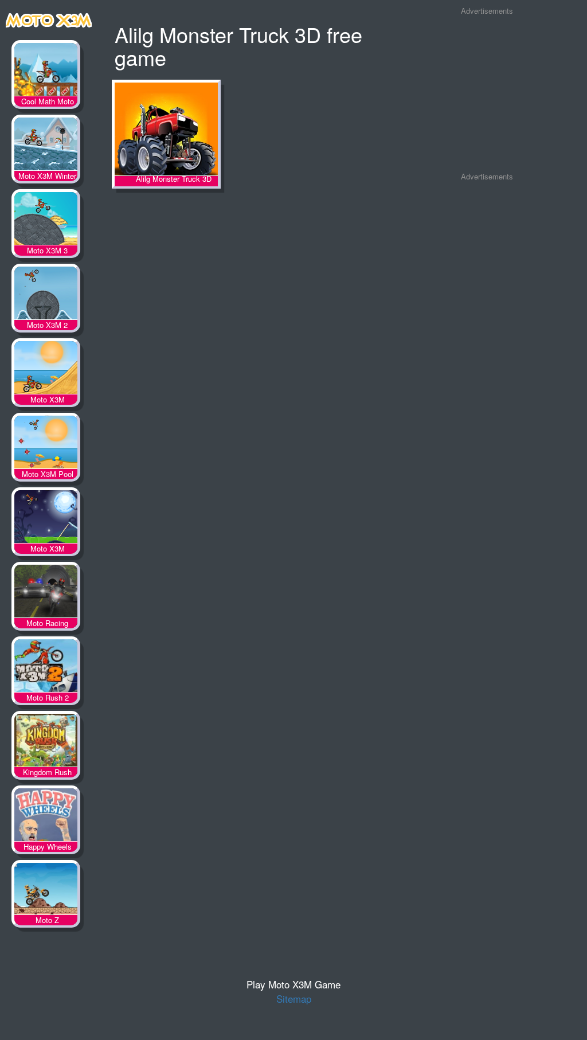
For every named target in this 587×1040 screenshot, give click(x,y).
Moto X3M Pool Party (45, 444)
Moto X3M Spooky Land (45, 518)
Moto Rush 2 (45, 667)
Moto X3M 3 (45, 220)
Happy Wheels (45, 817)
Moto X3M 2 (45, 295)
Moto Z (45, 891)
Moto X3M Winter (45, 146)
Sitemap (293, 998)
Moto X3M (45, 369)
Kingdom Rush (45, 742)
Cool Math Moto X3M (45, 71)
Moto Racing (45, 593)
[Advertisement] (487, 94)
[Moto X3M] (49, 18)
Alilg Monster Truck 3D (166, 130)
